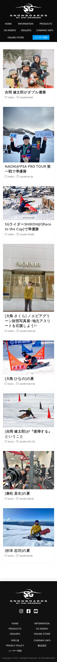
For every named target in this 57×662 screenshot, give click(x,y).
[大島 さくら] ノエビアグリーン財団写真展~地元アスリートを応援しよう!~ (28, 320)
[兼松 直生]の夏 (17, 493)
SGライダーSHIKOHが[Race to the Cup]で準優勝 (28, 226)
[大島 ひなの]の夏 (19, 378)
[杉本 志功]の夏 (17, 550)
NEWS (11, 97)
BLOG (11, 383)
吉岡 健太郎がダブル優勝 (25, 92)
